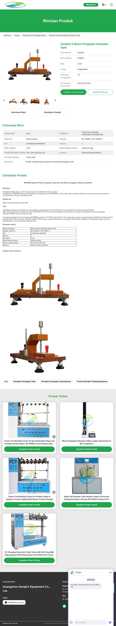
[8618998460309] (64, 606)
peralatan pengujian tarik (24, 381)
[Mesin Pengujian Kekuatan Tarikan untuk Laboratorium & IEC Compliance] (86, 420)
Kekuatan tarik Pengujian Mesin (34, 35)
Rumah (8, 35)
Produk (16, 35)
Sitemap (15, 623)
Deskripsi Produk (52, 112)
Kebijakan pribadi (7, 623)
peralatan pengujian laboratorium (56, 381)
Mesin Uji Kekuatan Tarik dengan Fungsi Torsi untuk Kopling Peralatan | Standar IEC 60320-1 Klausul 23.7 (86, 498)
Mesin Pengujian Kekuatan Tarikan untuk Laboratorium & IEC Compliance (86, 442)
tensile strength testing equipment (92, 381)
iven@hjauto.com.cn (16, 602)
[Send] (110, 622)
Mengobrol (90, 5)
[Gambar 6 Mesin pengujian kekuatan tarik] (30, 66)
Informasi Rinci (18, 112)
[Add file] (71, 622)
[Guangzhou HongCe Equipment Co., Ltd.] (15, 4)
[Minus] (110, 572)
